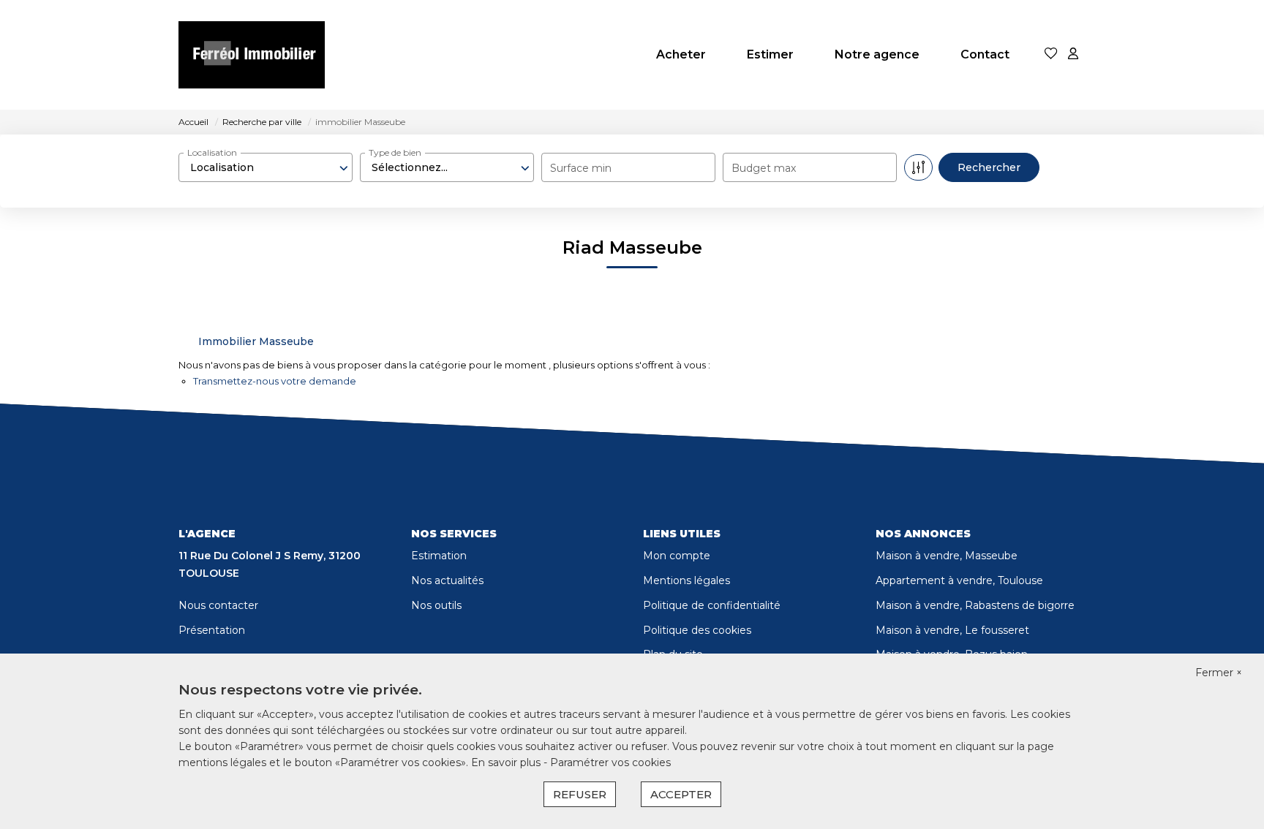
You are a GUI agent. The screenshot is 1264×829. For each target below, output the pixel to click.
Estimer (770, 54)
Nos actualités (447, 580)
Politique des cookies (697, 630)
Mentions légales (686, 580)
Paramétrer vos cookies (610, 762)
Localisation (212, 152)
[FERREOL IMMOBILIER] (251, 54)
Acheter (681, 54)
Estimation (439, 555)
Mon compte (676, 555)
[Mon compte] (1073, 54)
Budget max (763, 168)
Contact (984, 54)
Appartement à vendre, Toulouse (959, 580)
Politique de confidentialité (711, 605)
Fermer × (1218, 672)
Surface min (581, 168)
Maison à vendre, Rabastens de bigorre (975, 605)
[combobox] (265, 167)
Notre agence (877, 54)
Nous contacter (218, 605)
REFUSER (579, 794)
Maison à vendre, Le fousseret (952, 630)
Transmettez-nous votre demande (274, 381)
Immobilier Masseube (256, 341)
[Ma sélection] (1051, 54)
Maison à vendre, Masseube (946, 555)
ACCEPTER (681, 794)
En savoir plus (507, 762)
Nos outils (436, 605)
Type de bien (395, 152)
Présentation (211, 630)
